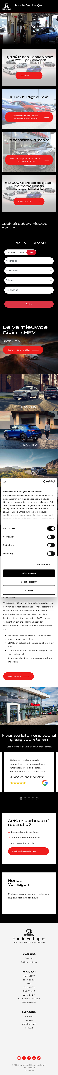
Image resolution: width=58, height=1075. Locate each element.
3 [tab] (29, 798)
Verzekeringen (29, 1024)
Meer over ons (14, 676)
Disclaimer (29, 1070)
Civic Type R (29, 991)
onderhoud (32, 897)
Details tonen (43, 564)
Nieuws (29, 1027)
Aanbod (29, 1016)
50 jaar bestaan (29, 962)
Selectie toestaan (29, 582)
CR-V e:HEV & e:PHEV (29, 998)
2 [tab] (25, 798)
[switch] (51, 537)
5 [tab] (37, 798)
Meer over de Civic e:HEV (18, 350)
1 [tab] (21, 798)
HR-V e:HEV (29, 980)
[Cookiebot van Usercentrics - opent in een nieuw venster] (43, 482)
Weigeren (29, 591)
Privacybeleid (29, 1068)
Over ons (29, 958)
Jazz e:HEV (29, 976)
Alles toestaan (29, 573)
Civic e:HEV (29, 987)
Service (29, 1020)
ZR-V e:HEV (29, 995)
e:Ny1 (29, 983)
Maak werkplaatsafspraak (24, 851)
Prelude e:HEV (29, 1002)
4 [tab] (33, 798)
